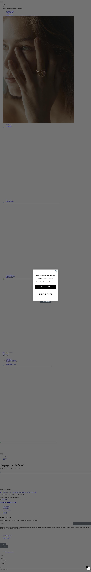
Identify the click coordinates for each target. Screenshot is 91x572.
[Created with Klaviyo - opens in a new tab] (45, 302)
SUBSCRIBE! (45, 286)
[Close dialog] (56, 271)
